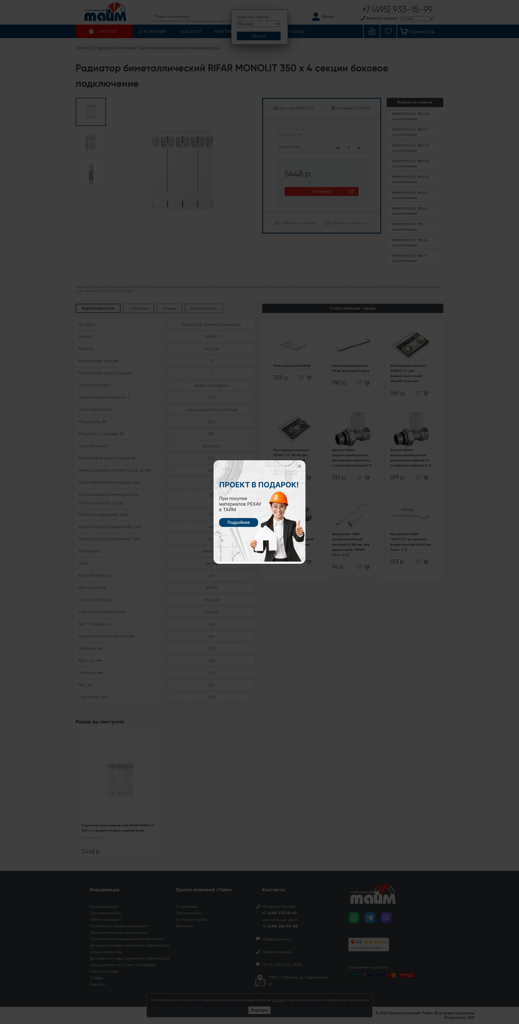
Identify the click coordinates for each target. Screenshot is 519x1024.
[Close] (299, 466)
